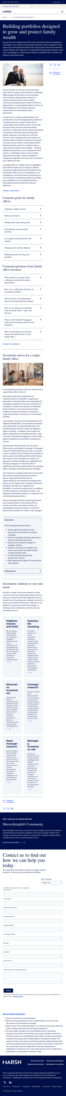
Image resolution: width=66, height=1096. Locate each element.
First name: (7, 890)
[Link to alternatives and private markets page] (12, 728)
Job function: (8, 961)
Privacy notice (18, 996)
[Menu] (62, 11)
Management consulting (54, 1064)
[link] (4, 808)
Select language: (46, 879)
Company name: (9, 916)
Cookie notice (46, 1086)
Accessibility (25, 1086)
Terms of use (6, 1086)
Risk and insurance (37, 1061)
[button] (63, 2)
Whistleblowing (35, 1086)
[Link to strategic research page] (33, 721)
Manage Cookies (57, 1086)
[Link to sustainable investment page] (33, 672)
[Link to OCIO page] (12, 662)
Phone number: (9, 925)
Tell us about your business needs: (15, 970)
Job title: (6, 943)
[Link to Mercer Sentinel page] (33, 789)
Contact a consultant (10, 801)
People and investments (36, 1064)
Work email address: (10, 908)
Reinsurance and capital (55, 1061)
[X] (4, 1082)
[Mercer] (9, 11)
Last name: (7, 899)
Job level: (6, 952)
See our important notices (14, 1014)
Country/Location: (9, 934)
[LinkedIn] (10, 1082)
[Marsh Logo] (12, 1062)
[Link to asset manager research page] (12, 782)
